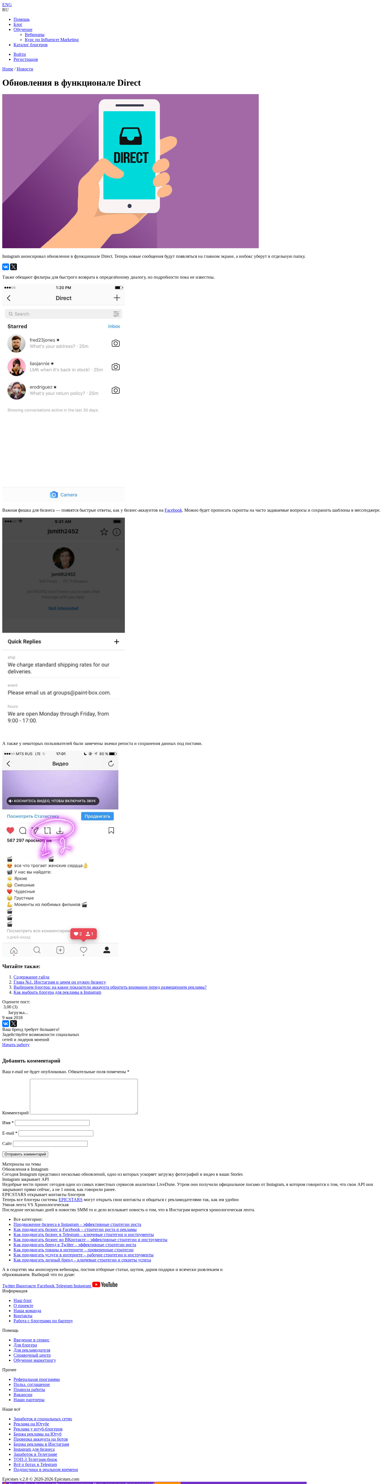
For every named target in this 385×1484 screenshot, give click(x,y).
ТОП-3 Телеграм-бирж (35, 1459)
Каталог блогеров (31, 44)
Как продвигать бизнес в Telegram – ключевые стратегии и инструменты (84, 1234)
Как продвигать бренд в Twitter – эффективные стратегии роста (75, 1244)
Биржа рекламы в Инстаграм (41, 1444)
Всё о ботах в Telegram (35, 1464)
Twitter (9, 1285)
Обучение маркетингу (35, 1360)
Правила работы (29, 1389)
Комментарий (15, 1112)
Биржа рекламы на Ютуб (37, 1434)
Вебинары (35, 34)
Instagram (83, 1285)
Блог (18, 24)
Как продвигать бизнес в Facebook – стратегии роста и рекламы (75, 1229)
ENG (7, 4)
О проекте (23, 1305)
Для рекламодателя (32, 1350)
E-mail (9, 1133)
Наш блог (23, 1300)
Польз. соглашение (32, 1384)
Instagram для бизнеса (34, 1449)
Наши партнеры (29, 1399)
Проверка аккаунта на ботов (41, 1439)
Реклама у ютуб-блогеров (38, 1429)
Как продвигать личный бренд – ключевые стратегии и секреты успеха (82, 1259)
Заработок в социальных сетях (43, 1418)
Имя (8, 1122)
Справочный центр (32, 1355)
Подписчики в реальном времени (46, 1469)
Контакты (23, 1315)
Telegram (65, 1285)
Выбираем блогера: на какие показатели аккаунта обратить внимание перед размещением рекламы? (110, 987)
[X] (13, 266)
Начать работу (16, 1044)
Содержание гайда (31, 977)
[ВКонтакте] (5, 266)
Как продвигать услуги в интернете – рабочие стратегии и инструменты (84, 1254)
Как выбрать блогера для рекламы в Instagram (57, 992)
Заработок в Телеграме (35, 1454)
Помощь (22, 19)
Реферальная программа (37, 1379)
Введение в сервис (32, 1339)
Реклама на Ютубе (31, 1423)
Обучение (23, 29)
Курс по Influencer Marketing (52, 39)
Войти (20, 54)
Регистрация (26, 59)
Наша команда (27, 1310)
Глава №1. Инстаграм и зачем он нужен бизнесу (60, 982)
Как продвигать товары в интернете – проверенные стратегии (74, 1249)
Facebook (173, 510)
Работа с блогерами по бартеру (43, 1320)
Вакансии (23, 1394)
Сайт (7, 1143)
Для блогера (25, 1345)
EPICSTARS (71, 1199)
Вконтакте (26, 1285)
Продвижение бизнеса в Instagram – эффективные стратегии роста (77, 1224)
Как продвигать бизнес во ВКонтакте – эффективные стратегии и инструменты (90, 1239)
